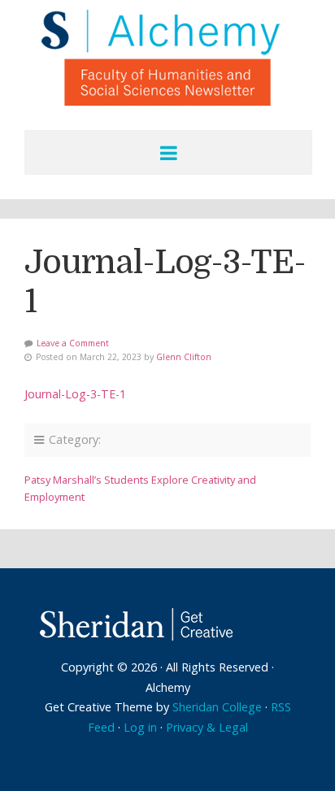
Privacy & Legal (207, 727)
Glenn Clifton (183, 357)
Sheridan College (217, 707)
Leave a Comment (73, 343)
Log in (140, 727)
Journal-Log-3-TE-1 (75, 394)
